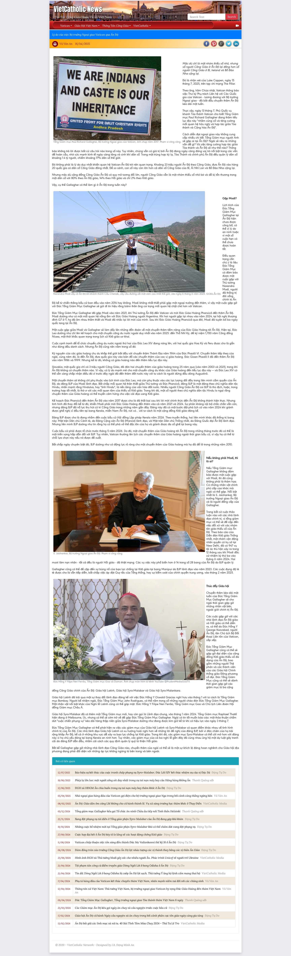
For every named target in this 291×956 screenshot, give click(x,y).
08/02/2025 (64, 803)
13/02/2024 (64, 923)
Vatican (65, 25)
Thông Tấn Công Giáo (115, 25)
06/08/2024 (64, 850)
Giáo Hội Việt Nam (86, 25)
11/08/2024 (64, 842)
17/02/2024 (64, 915)
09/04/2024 (64, 900)
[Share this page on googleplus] (221, 43)
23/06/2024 (64, 857)
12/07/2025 (64, 772)
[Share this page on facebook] (206, 43)
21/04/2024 (64, 865)
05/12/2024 (64, 811)
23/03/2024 (64, 907)
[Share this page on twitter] (228, 43)
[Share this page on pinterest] (214, 43)
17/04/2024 (64, 881)
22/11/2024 (64, 819)
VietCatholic (141, 25)
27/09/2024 (64, 834)
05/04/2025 (64, 795)
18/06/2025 (64, 780)
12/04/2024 (64, 888)
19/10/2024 (64, 826)
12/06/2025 (64, 788)
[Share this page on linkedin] (236, 43)
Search (232, 16)
